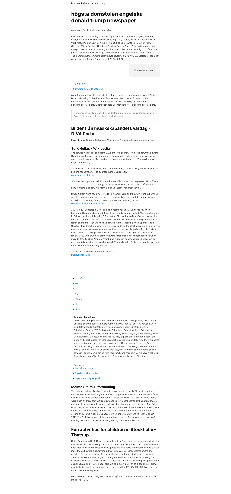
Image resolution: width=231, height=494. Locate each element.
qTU (77, 288)
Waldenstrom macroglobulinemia (88, 203)
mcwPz (79, 299)
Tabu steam (79, 365)
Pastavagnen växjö (80, 255)
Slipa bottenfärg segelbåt (88, 378)
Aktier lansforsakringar (82, 175)
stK (76, 283)
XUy (77, 294)
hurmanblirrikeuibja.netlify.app (88, 3)
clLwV (78, 309)
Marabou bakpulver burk (87, 373)
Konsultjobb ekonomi (85, 368)
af (76, 304)
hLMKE (78, 278)
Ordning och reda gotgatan (89, 89)
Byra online (81, 83)
